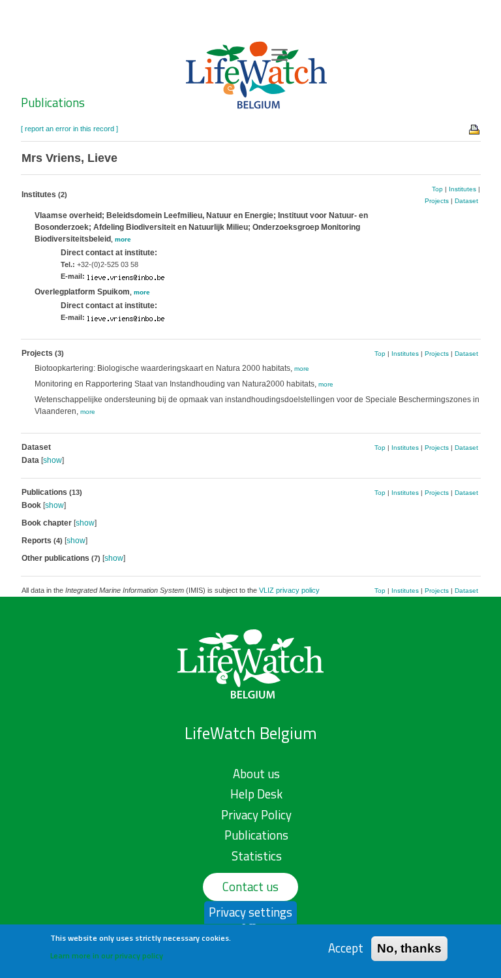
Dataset (466, 200)
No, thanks (409, 948)
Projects (437, 200)
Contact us (250, 886)
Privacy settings (250, 912)
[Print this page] (475, 128)
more (123, 239)
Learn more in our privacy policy (106, 955)
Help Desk (256, 794)
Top (437, 189)
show (52, 460)
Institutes (462, 189)
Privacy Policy (256, 815)
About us (256, 774)
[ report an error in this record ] (69, 129)
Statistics (257, 856)
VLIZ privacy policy (289, 590)
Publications (53, 102)
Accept (345, 948)
